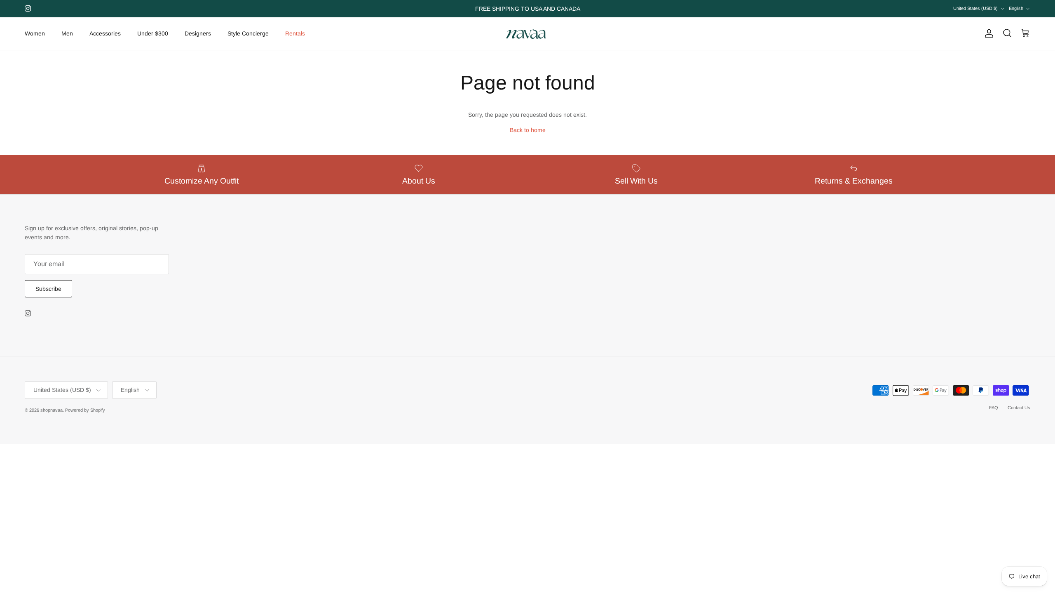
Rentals (295, 33)
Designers (198, 33)
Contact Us (1019, 407)
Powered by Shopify (85, 410)
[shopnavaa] (527, 34)
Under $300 (152, 33)
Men (67, 33)
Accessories (105, 33)
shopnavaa (51, 410)
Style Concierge (248, 33)
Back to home (528, 130)
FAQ (993, 407)
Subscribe (48, 288)
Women (35, 33)
